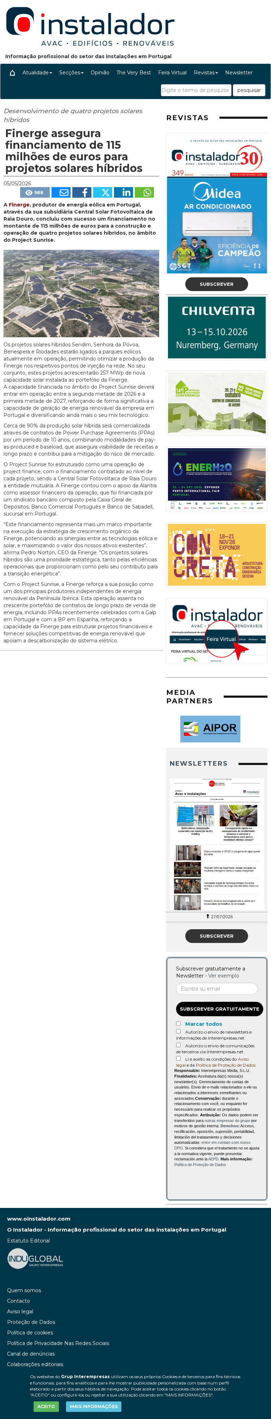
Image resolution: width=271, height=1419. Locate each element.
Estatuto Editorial (28, 1241)
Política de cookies (30, 1332)
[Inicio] (12, 72)
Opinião (100, 72)
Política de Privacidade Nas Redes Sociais (58, 1343)
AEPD (213, 1159)
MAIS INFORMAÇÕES (94, 1406)
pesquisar (249, 90)
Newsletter (239, 72)
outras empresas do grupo (227, 1120)
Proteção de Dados (31, 1322)
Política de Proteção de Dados (225, 1065)
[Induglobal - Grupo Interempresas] (35, 1258)
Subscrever (217, 284)
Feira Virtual (172, 72)
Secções (69, 72)
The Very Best (133, 72)
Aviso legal (20, 1311)
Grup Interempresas (85, 1376)
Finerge (19, 205)
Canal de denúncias (31, 1354)
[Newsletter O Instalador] (217, 844)
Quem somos (24, 1290)
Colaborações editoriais (35, 1364)
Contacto (18, 1301)
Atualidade (36, 72)
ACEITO (46, 1406)
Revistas (204, 72)
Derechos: (230, 1126)
